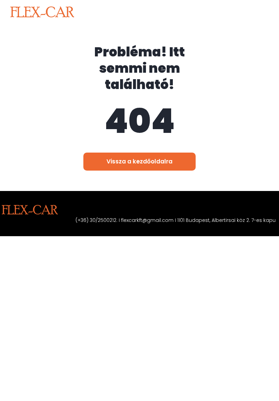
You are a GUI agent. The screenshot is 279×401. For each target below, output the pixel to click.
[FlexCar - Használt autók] (42, 11)
